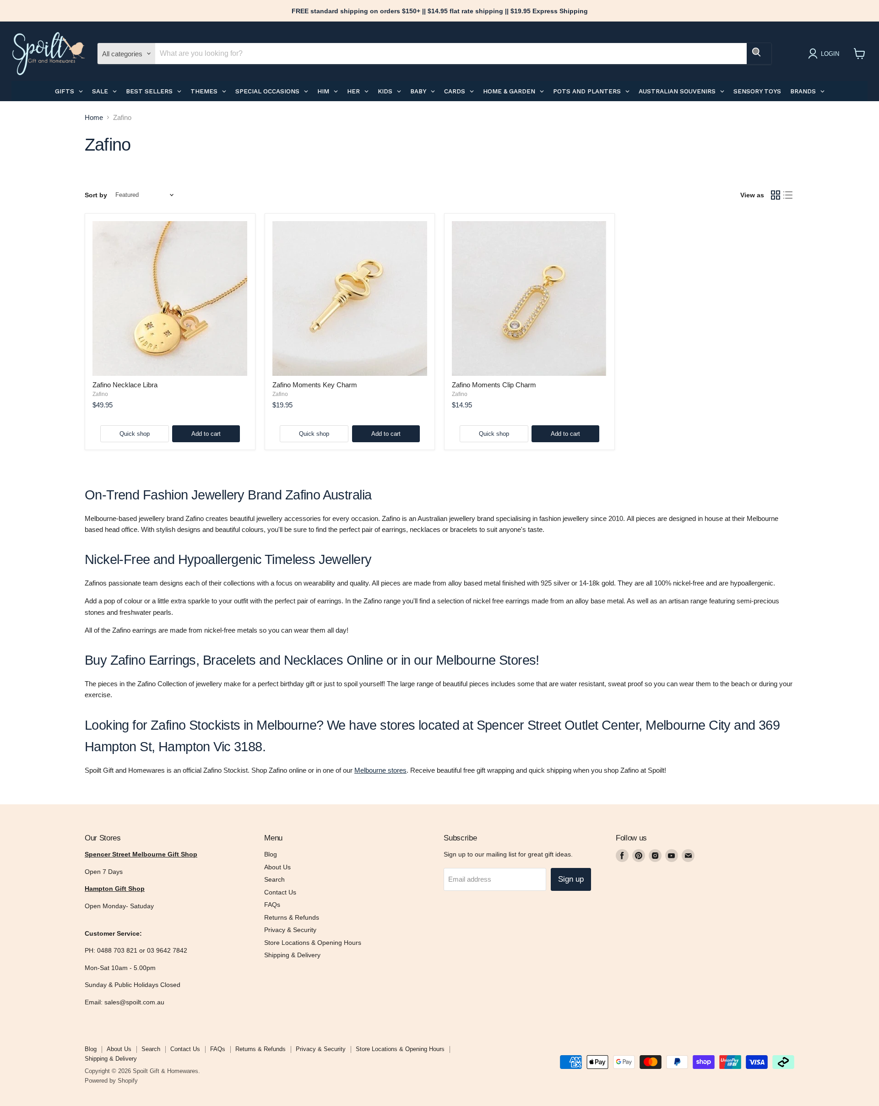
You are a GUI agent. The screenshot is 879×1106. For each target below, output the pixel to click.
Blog (270, 854)
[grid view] (775, 195)
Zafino (100, 394)
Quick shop (134, 433)
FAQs (272, 904)
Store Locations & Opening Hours (312, 942)
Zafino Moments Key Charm (314, 385)
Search (274, 879)
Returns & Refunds (291, 917)
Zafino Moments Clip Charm (494, 385)
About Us (277, 867)
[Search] (759, 53)
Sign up (571, 879)
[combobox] (451, 53)
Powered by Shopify (111, 1080)
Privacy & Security (290, 929)
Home (94, 117)
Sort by (96, 195)
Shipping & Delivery (292, 955)
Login (830, 53)
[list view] (788, 195)
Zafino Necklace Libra (124, 385)
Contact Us (280, 892)
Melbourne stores (380, 770)
